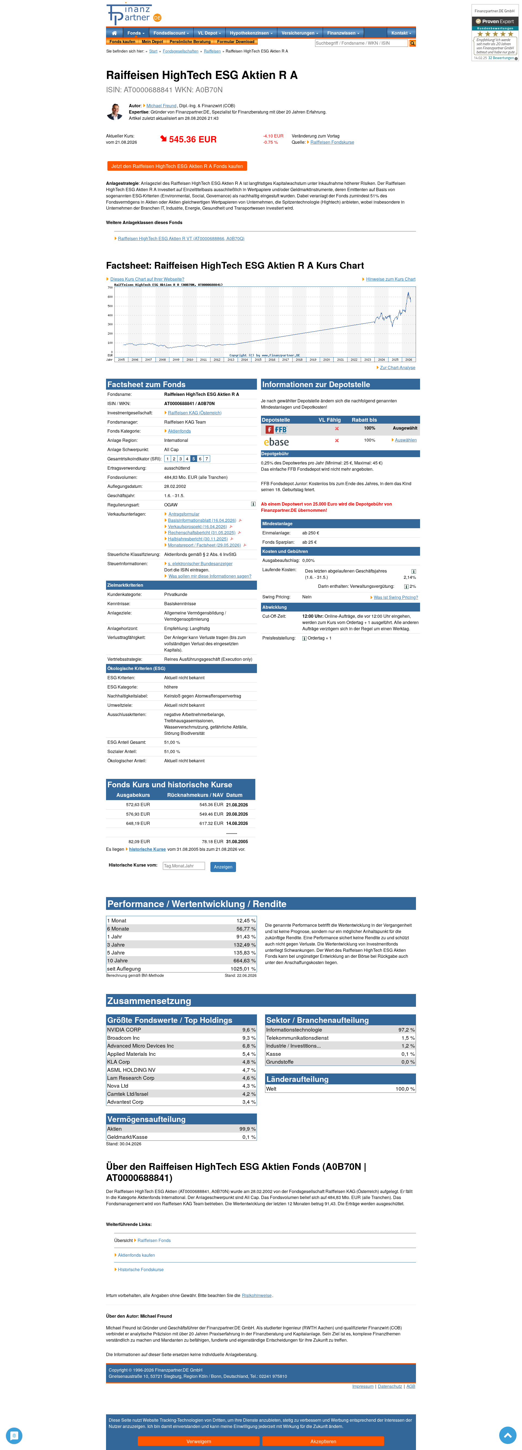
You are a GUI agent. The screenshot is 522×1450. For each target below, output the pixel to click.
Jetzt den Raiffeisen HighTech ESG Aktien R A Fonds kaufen (177, 166)
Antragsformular (184, 514)
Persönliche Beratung (190, 41)
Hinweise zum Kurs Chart (390, 279)
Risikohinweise (257, 1295)
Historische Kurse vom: (133, 865)
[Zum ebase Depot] (279, 442)
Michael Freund (161, 105)
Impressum (363, 1386)
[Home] (114, 32)
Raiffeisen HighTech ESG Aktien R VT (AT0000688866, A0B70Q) (181, 238)
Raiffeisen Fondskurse (332, 142)
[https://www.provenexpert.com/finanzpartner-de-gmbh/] (495, 33)
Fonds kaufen (122, 41)
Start (153, 51)
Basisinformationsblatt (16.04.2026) (202, 520)
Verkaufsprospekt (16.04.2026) (197, 527)
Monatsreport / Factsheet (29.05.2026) (204, 545)
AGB (410, 1386)
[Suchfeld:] (361, 43)
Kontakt (400, 33)
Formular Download (235, 41)
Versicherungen (299, 33)
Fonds (135, 33)
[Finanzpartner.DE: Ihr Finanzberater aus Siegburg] (134, 13)
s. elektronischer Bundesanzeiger (200, 563)
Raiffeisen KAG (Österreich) (195, 412)
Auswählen (406, 440)
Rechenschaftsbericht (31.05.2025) (201, 533)
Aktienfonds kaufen (136, 1255)
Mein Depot (152, 41)
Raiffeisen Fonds (154, 1240)
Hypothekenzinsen (250, 33)
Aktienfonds (179, 431)
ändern (335, 1426)
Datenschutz (390, 1386)
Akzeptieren (323, 1441)
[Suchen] (412, 43)
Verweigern (199, 1441)
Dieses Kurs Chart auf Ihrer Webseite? (147, 279)
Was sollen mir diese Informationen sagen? (210, 576)
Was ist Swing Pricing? (396, 597)
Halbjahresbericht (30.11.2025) (198, 539)
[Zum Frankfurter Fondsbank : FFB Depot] (279, 430)
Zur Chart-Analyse (397, 368)
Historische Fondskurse (141, 1269)
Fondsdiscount (170, 33)
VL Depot (208, 33)
